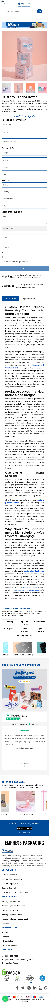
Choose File (8, 228)
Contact (5, 937)
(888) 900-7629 (30, 587)
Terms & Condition (9, 945)
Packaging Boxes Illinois (12, 915)
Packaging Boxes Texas (11, 901)
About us (5, 932)
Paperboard (39, 622)
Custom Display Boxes (11, 883)
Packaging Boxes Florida (12, 910)
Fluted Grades (24, 630)
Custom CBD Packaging (12, 879)
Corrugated (9, 629)
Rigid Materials (39, 630)
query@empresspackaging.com (27, 590)
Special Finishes (24, 623)
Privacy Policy (7, 941)
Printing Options (24, 636)
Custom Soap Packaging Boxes (15, 892)
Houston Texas (10, 963)
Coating (9, 622)
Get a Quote (24, 833)
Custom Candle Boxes (11, 888)
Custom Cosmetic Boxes (12, 875)
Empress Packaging (28, 999)
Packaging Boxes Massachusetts (15, 919)
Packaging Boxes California (13, 906)
